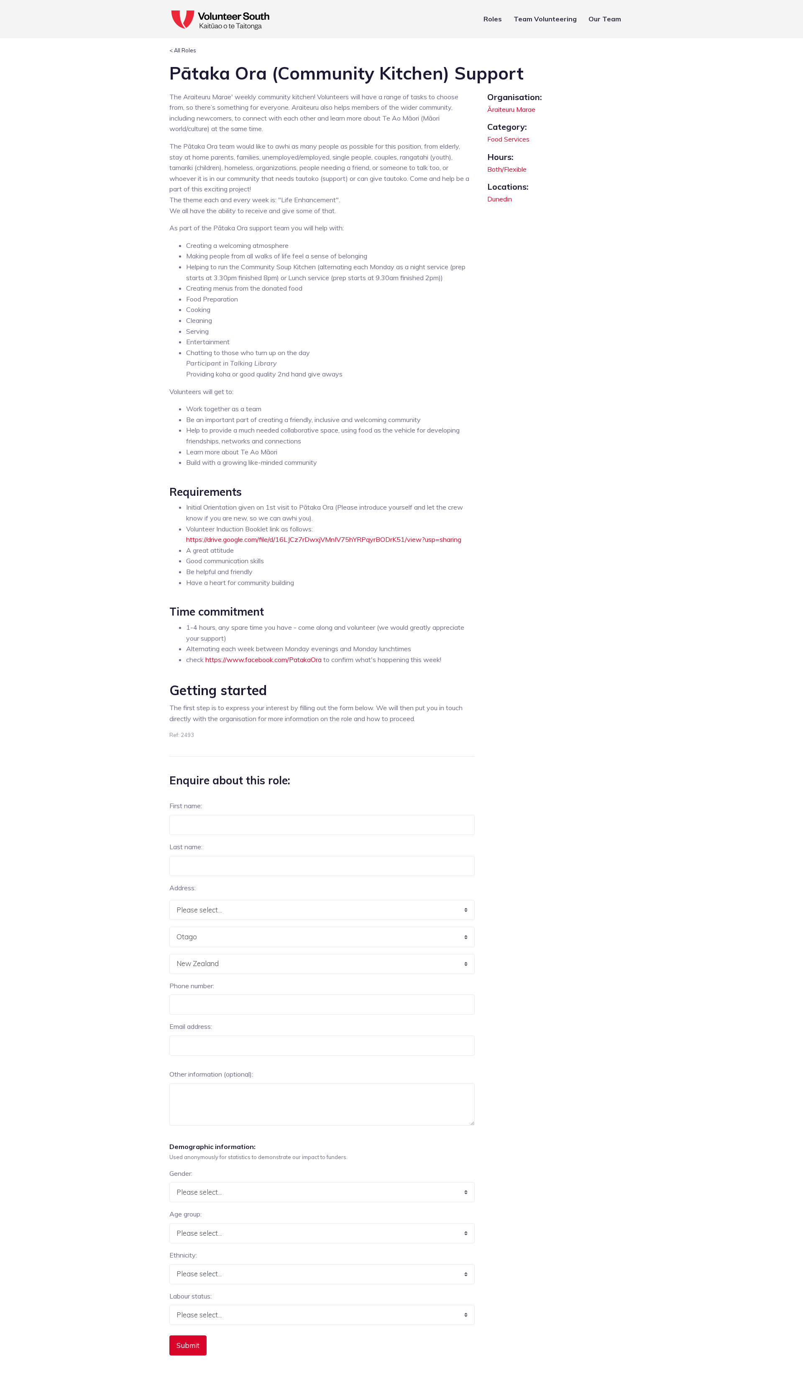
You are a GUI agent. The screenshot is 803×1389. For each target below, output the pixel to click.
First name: (185, 805)
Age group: (185, 1214)
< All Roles (182, 50)
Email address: (190, 1026)
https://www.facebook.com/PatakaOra (263, 659)
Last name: (185, 847)
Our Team (604, 19)
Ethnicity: (183, 1255)
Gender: (180, 1173)
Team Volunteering (545, 19)
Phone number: (191, 986)
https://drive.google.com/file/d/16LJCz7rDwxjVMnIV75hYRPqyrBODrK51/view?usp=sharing (323, 539)
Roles (492, 19)
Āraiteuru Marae (511, 109)
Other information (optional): (211, 1074)
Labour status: (190, 1296)
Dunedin (499, 199)
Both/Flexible (507, 169)
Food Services (508, 139)
